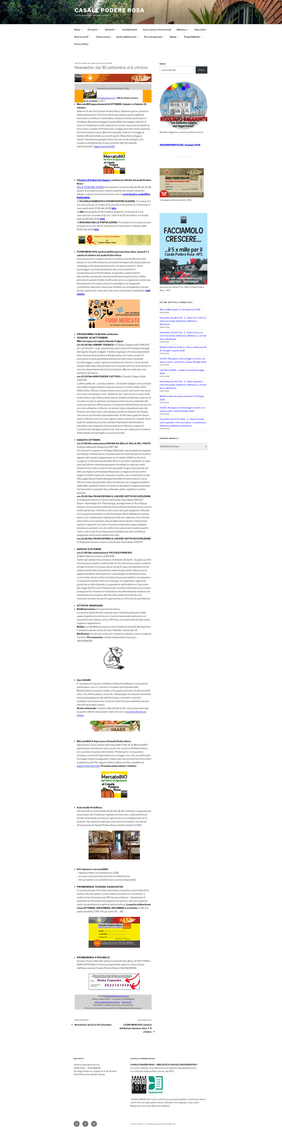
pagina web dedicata (88, 766)
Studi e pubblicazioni (126, 37)
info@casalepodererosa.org (116, 996)
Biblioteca (182, 29)
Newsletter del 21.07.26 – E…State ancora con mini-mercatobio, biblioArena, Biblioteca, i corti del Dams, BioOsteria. (183, 335)
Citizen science (103, 37)
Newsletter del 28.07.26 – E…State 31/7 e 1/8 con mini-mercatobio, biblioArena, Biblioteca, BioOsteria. (183, 321)
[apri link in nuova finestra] (114, 173)
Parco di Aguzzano (153, 37)
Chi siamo (92, 29)
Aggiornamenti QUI (104, 146)
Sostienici (110, 29)
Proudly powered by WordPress (160, 1124)
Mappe (173, 37)
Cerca (163, 63)
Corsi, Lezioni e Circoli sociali (157, 29)
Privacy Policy (81, 44)
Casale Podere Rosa (110, 10)
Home (77, 29)
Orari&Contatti (129, 29)
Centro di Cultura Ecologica (94, 180)
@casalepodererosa (106, 98)
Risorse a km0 (81, 37)
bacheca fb (127, 1002)
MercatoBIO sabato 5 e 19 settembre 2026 (180, 309)
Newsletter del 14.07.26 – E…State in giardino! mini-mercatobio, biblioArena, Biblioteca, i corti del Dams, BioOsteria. (183, 384)
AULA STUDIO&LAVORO (90, 187)
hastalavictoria (101, 63)
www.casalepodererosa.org (107, 1002)
